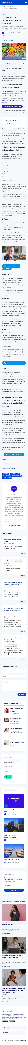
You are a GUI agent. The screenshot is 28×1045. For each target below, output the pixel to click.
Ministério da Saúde (8, 463)
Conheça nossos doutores (14, 525)
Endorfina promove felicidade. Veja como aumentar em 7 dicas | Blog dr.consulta (13, 561)
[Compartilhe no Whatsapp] (7, 40)
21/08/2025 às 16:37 (9, 641)
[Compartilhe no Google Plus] (9, 40)
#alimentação (5, 473)
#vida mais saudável (7, 477)
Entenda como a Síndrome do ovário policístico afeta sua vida (17, 742)
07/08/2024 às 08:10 (9, 565)
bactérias (8, 287)
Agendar (14, 890)
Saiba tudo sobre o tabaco (12, 859)
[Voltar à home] (8, 1011)
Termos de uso (8, 1043)
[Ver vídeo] (14, 801)
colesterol (17, 337)
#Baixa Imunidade (6, 475)
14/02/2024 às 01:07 (9, 543)
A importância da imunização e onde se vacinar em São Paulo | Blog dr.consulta (13, 610)
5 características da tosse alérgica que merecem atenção (16, 710)
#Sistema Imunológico (16, 475)
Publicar (21, 694)
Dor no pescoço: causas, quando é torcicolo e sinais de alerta (16, 720)
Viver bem (12, 6)
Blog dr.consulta (5, 6)
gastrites (13, 325)
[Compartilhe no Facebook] (2, 40)
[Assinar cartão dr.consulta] (12, 106)
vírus (3, 287)
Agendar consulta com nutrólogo (14, 363)
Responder (22, 553)
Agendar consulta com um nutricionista (11, 267)
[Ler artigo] (6, 710)
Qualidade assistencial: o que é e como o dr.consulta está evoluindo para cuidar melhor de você (16, 731)
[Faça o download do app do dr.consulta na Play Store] (5, 1021)
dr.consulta (7, 33)
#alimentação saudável (15, 473)
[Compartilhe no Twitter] (4, 40)
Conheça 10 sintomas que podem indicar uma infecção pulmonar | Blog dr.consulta (13, 584)
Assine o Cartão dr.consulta (14, 454)
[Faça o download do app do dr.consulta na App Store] (12, 1021)
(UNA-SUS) (12, 468)
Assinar (8, 777)
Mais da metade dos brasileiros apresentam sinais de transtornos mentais (13, 835)
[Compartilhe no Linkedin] (12, 40)
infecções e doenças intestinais (10, 315)
